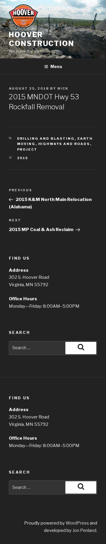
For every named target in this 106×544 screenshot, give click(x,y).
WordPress (77, 523)
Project (27, 149)
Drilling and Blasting (46, 138)
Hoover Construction (41, 39)
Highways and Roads (64, 144)
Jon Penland (84, 530)
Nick (62, 88)
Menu (56, 66)
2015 (22, 158)
